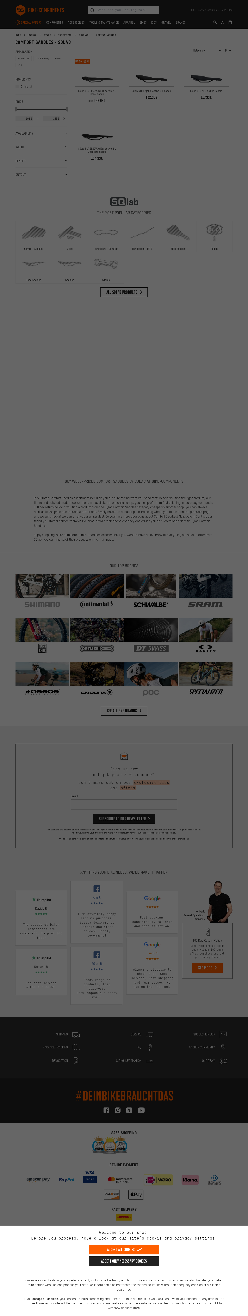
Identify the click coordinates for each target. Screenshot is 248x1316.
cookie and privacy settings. (182, 1238)
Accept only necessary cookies (124, 1261)
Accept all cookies (121, 1249)
